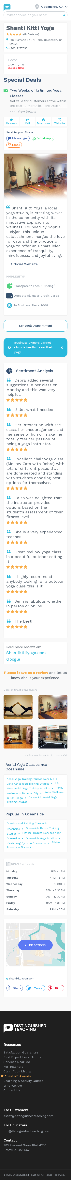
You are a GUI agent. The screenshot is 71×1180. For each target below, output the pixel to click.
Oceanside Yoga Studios (41, 838)
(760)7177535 (18, 48)
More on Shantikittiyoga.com (20, 689)
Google (13, 659)
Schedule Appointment (35, 325)
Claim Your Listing (17, 1071)
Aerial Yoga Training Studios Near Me (30, 778)
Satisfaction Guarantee (21, 1052)
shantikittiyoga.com (21, 978)
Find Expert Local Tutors (22, 1057)
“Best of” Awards (17, 1076)
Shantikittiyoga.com (26, 652)
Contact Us (12, 1090)
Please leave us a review (26, 673)
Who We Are (13, 1085)
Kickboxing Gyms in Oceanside (26, 843)
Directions (37, 945)
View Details (27, 111)
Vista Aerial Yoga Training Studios (28, 783)
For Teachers (13, 1066)
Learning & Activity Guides (23, 1081)
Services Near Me (17, 1062)
